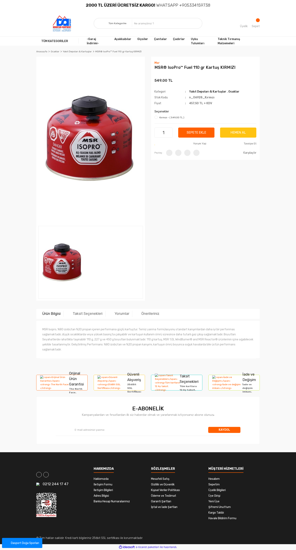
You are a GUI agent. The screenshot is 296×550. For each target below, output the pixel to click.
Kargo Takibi (216, 512)
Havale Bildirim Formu (222, 518)
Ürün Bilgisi (51, 313)
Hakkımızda (101, 479)
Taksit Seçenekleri (87, 313)
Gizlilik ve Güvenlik (163, 484)
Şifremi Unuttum (219, 507)
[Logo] (62, 23)
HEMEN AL (238, 132)
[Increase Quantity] (169, 132)
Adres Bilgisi (101, 495)
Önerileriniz (150, 313)
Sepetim (214, 484)
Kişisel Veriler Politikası (165, 490)
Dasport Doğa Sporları (25, 543)
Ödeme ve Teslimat (163, 495)
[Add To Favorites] (154, 144)
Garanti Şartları (161, 501)
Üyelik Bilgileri (217, 490)
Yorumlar (122, 313)
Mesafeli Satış (160, 479)
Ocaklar (233, 91)
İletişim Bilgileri (103, 490)
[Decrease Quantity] (158, 132)
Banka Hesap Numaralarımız (112, 501)
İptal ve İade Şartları (164, 507)
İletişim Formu (103, 484)
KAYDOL (224, 430)
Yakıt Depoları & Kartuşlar (207, 91)
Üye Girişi (214, 495)
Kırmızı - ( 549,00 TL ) (171, 117)
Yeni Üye (213, 501)
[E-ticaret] (147, 547)
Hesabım (214, 479)
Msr (157, 63)
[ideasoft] (127, 547)
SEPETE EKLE (196, 132)
